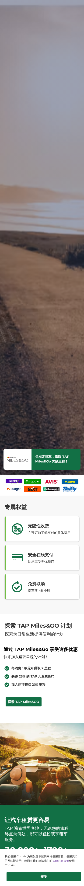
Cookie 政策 (61, 860)
